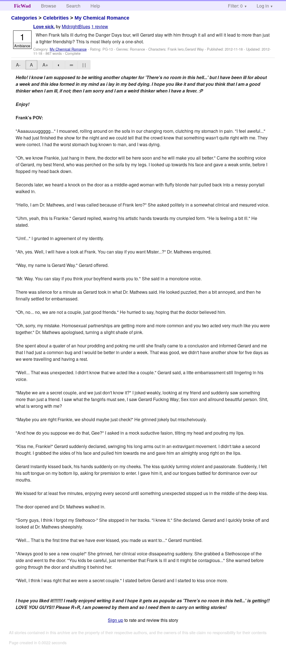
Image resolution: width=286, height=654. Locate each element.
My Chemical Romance (102, 18)
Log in (263, 6)
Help (95, 6)
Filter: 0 (235, 6)
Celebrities (56, 18)
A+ (45, 64)
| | (84, 64)
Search (73, 6)
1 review (99, 26)
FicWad (22, 6)
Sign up (115, 620)
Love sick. (44, 26)
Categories (24, 18)
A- (18, 64)
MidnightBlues (76, 26)
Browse (48, 6)
